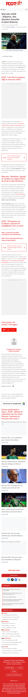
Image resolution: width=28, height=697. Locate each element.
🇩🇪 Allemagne (6, 629)
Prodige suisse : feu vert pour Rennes (10, 619)
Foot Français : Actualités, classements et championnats (12, 590)
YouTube (8, 664)
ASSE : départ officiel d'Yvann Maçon (9, 644)
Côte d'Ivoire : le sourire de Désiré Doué (10, 652)
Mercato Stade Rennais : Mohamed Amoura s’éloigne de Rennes (13, 463)
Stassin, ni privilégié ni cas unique (9, 627)
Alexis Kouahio (14, 351)
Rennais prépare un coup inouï (8, 625)
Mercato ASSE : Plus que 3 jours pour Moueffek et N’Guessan (11, 558)
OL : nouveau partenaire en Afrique (9, 648)
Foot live (13, 660)
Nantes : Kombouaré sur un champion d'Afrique (12, 650)
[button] (26, 9)
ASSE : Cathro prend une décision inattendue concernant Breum (12, 511)
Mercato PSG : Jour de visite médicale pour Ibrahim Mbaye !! (12, 534)
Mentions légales (10, 667)
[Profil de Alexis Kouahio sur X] (13, 386)
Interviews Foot (6, 662)
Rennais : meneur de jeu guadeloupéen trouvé (11, 642)
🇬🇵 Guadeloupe (6, 638)
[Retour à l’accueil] (14, 3)
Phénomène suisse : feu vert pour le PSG (10, 617)
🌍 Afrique (5, 646)
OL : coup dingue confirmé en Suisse (9, 614)
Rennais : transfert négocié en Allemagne (10, 633)
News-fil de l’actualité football (10, 597)
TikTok (23, 662)
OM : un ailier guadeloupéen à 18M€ (9, 640)
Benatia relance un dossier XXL (8, 623)
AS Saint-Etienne (20, 194)
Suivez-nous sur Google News (12, 403)
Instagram (18, 662)
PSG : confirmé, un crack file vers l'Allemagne (11, 636)
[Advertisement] (14, 101)
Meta (13, 662)
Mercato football (19, 660)
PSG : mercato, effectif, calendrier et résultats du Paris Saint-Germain (14, 604)
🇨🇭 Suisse (4, 613)
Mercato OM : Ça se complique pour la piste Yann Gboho (11, 439)
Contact (14, 671)
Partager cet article (10, 330)
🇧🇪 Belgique (5, 621)
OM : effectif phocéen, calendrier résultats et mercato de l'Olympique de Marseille (13, 600)
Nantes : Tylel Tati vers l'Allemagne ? (9, 631)
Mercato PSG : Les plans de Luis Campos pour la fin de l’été (12, 487)
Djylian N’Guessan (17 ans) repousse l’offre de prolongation (13, 260)
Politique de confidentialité (14, 675)
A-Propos (20, 667)
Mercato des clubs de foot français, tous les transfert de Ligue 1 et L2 (13, 593)
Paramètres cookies (16, 664)
